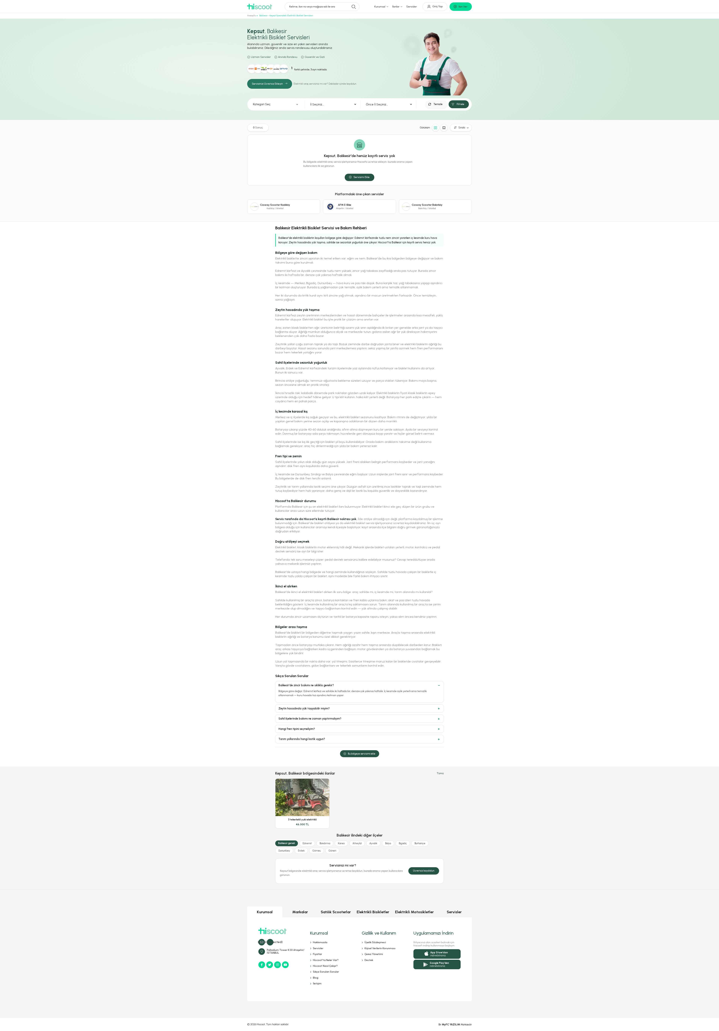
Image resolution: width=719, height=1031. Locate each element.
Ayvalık (373, 843)
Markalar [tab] (300, 912)
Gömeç (317, 850)
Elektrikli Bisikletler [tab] (373, 912)
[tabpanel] (359, 959)
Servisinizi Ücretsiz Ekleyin (267, 83)
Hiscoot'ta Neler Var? (326, 960)
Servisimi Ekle (362, 177)
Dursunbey (284, 850)
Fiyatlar (317, 954)
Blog (315, 977)
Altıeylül (357, 843)
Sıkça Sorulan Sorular (326, 971)
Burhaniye (420, 843)
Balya (388, 843)
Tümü (440, 773)
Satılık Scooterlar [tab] (336, 912)
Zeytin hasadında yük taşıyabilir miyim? (304, 708)
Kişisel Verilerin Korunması (380, 948)
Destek (369, 960)
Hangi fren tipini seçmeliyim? (296, 729)
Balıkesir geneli (286, 843)
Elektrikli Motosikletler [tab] (414, 912)
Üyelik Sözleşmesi (375, 942)
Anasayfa (251, 15)
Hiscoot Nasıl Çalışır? (325, 966)
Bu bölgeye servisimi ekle (361, 753)
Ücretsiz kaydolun (423, 870)
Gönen (332, 850)
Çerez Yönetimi (374, 954)
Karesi (341, 843)
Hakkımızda (320, 942)
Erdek (301, 850)
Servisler (411, 6)
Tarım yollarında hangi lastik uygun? (301, 739)
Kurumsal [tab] (265, 912)
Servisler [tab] (454, 912)
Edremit (307, 843)
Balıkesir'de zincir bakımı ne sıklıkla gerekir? (306, 685)
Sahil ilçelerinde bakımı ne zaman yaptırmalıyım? (309, 718)
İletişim (317, 983)
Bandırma (325, 843)
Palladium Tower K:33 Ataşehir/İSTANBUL (285, 951)
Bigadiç (403, 843)
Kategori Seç (262, 104)
